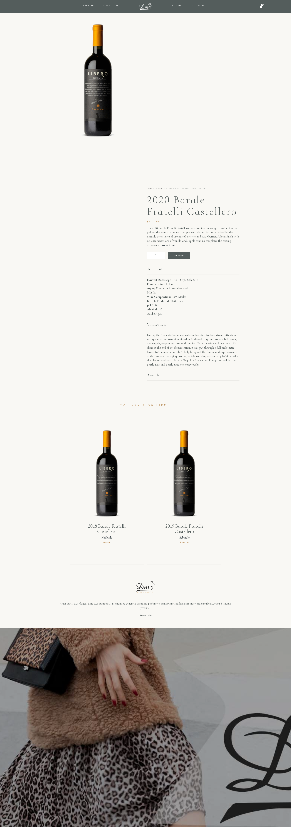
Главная (88, 6)
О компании (111, 6)
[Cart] (261, 6)
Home (150, 188)
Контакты (198, 6)
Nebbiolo (160, 188)
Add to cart (179, 255)
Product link (168, 245)
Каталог (177, 6)
